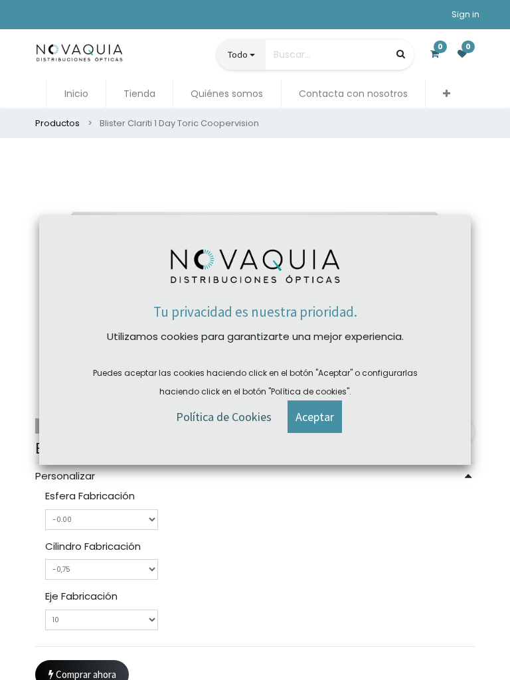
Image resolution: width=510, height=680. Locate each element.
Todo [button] (238, 54)
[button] (447, 94)
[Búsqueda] (400, 54)
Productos (57, 123)
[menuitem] (75, 94)
